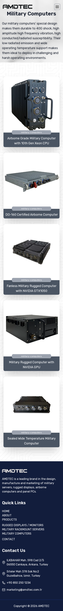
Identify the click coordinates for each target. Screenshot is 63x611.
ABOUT (7, 515)
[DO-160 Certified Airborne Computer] (31, 181)
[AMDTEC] (18, 7)
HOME (6, 511)
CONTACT (8, 539)
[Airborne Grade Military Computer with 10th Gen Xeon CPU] (31, 105)
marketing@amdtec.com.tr (24, 589)
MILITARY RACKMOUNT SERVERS (23, 529)
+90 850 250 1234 (19, 582)
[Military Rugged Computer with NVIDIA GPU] (31, 329)
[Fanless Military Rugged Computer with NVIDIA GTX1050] (31, 252)
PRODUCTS (9, 519)
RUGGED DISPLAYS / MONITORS (22, 525)
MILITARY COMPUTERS (16, 533)
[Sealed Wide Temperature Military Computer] (31, 405)
